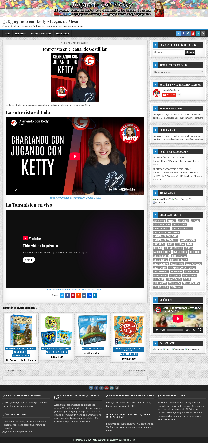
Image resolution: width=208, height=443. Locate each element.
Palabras (188, 176)
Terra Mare (129, 358)
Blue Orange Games (161, 224)
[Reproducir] (156, 329)
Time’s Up (57, 356)
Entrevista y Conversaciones (76, 42)
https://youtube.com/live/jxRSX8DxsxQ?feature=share (75, 289)
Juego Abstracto (161, 255)
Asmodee (195, 220)
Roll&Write (158, 176)
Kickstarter (176, 271)
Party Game (158, 279)
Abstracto (172, 176)
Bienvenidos (20, 33)
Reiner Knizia (174, 283)
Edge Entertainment (173, 248)
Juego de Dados (160, 259)
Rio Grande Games (191, 283)
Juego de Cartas (179, 255)
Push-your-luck (174, 279)
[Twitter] (178, 33)
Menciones (22, 351)
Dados (193, 172)
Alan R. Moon (159, 220)
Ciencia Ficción (179, 224)
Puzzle (187, 279)
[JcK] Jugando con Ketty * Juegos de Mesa (40, 21)
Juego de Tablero (193, 263)
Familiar (173, 161)
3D (180, 176)
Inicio (7, 33)
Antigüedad (183, 220)
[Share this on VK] (84, 295)
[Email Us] (198, 33)
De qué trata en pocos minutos (129, 349)
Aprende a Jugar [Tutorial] (22, 348)
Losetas (175, 172)
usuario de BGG (127, 406)
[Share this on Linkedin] (95, 295)
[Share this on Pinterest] (73, 295)
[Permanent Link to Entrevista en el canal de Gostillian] (75, 77)
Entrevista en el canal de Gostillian (75, 49)
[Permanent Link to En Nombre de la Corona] (21, 330)
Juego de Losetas (160, 263)
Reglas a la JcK (62, 33)
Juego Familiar (159, 267)
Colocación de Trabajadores (166, 232)
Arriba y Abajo (92, 353)
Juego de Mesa (177, 263)
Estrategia (185, 161)
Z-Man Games (176, 287)
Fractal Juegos (180, 252)
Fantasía (189, 248)
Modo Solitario (190, 275)
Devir (189, 244)
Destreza (180, 244)
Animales (172, 220)
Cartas (184, 172)
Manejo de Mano (160, 275)
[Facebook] (183, 33)
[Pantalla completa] (199, 329)
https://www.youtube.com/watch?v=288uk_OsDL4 (75, 198)
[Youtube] (193, 33)
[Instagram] (188, 33)
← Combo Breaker (12, 370)
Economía (157, 248)
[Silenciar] (194, 329)
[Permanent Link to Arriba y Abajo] (92, 330)
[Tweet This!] (62, 295)
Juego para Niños (160, 271)
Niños (164, 161)
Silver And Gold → (138, 370)
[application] (178, 318)
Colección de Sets (161, 228)
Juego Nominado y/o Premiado (182, 267)
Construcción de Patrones (165, 240)
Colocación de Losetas (182, 228)
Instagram (111, 406)
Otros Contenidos (58, 351)
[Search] (203, 33)
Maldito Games (191, 271)
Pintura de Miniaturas (41, 33)
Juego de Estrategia (178, 259)
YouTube (145, 402)
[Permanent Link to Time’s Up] (56, 330)
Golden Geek (195, 252)
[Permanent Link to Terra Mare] (128, 330)
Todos (156, 161)
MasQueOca (175, 275)
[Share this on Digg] (89, 295)
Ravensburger (159, 283)
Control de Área (188, 240)
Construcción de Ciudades (165, 236)
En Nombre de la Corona (21, 360)
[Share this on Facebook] (67, 295)
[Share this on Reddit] (78, 295)
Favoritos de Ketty (161, 252)
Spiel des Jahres (160, 287)
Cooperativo (159, 244)
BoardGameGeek (166, 419)
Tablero (165, 172)
